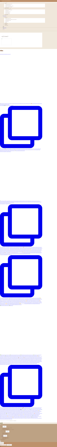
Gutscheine (6, 14)
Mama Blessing (7, 12)
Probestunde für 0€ (8, 18)
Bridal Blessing (7, 13)
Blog (6, 22)
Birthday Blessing (5, 434)
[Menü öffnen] (3, 29)
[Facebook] (1, 1)
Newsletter (7, 21)
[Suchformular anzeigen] (3, 26)
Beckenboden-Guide (8, 20)
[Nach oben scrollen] (0, 423)
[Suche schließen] (2, 443)
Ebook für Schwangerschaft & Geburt (8, 429)
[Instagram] (0, 1)
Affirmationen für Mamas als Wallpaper (10, 19)
